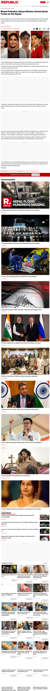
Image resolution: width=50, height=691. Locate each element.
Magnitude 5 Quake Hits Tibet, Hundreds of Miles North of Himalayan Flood (21, 310)
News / (2, 6)
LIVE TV (43, 2)
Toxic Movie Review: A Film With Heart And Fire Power (15, 476)
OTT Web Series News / (27, 6)
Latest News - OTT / (17, 6)
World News (4, 212)
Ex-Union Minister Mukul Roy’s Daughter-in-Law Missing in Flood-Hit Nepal (21, 509)
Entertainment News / (8, 6)
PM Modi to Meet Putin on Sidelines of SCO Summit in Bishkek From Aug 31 (21, 343)
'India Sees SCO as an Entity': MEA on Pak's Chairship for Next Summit (19, 409)
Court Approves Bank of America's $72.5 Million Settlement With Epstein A (20, 243)
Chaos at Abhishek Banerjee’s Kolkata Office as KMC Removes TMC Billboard (21, 442)
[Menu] (47, 2)
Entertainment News (6, 29)
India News (3, 345)
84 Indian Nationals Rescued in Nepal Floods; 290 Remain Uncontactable (20, 210)
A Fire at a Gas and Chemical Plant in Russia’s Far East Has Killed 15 (19, 276)
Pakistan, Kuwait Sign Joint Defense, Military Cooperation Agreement (19, 376)
